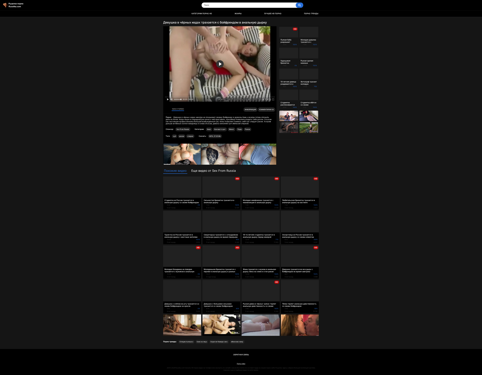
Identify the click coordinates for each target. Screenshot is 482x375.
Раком (247, 129)
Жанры (238, 13)
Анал (209, 129)
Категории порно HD (202, 13)
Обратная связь (241, 355)
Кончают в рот (220, 129)
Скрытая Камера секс (219, 342)
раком (181, 136)
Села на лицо (202, 342)
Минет (231, 129)
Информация (250, 109)
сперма (190, 136)
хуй (174, 136)
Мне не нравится (169, 109)
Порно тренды (311, 13)
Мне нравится (165, 109)
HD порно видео (166, 13)
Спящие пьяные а (186, 342)
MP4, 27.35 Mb (215, 136)
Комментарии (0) (266, 109)
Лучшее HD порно (272, 13)
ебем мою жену (237, 342)
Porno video (241, 364)
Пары (239, 129)
